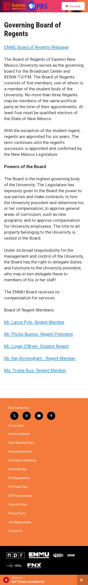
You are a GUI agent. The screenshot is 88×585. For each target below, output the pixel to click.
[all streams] (82, 580)
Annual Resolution (20, 451)
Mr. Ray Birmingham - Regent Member (40, 358)
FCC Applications (19, 478)
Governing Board (19, 434)
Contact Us (15, 531)
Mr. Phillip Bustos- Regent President (38, 334)
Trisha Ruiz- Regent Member (39, 370)
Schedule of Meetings (22, 460)
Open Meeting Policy (21, 442)
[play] (6, 580)
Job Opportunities (19, 522)
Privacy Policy (17, 513)
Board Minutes (17, 469)
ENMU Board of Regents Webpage (36, 47)
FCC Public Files (18, 486)
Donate (75, 6)
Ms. (8, 370)
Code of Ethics (17, 504)
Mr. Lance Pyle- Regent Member (34, 322)
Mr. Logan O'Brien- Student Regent (36, 346)
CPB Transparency (20, 495)
